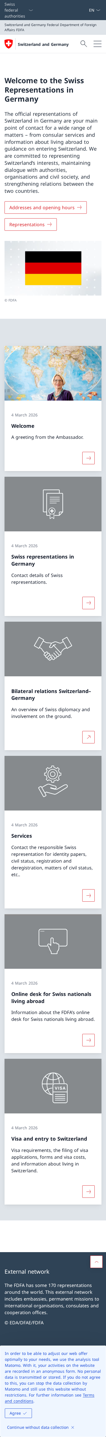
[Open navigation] (97, 44)
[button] (96, 1262)
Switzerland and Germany (43, 44)
